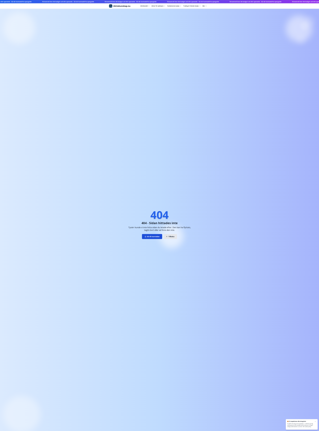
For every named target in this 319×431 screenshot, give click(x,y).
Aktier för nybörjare (157, 6)
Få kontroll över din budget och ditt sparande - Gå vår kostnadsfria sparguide (34, 2)
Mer (204, 6)
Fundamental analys (173, 6)
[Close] (315, 422)
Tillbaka (171, 237)
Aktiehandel (144, 6)
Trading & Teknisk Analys (191, 6)
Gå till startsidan (153, 237)
